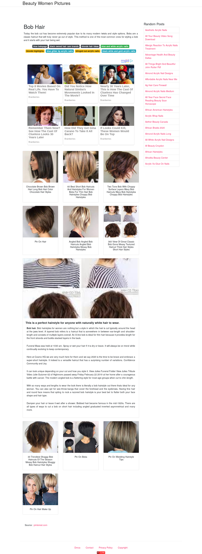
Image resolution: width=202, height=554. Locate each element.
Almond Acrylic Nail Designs (159, 73)
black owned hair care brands (64, 46)
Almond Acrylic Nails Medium (159, 91)
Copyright (123, 547)
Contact (89, 547)
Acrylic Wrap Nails (154, 115)
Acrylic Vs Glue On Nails (157, 163)
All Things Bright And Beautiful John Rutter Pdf (160, 65)
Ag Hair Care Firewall (155, 85)
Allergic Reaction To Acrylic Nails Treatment (161, 47)
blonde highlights (35, 51)
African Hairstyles (154, 151)
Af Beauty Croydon (154, 145)
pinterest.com (40, 525)
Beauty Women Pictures (46, 3)
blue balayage (40, 46)
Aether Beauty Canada (156, 121)
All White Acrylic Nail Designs (159, 139)
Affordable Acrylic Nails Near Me (161, 79)
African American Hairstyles (159, 109)
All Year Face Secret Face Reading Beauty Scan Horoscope (158, 100)
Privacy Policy (106, 547)
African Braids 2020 (155, 127)
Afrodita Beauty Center (156, 157)
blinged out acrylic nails (87, 51)
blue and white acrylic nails (114, 46)
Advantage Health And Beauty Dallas (160, 56)
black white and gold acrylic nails (118, 51)
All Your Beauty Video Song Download (158, 37)
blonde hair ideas (90, 46)
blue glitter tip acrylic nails (60, 51)
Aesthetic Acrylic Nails (156, 30)
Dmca (77, 547)
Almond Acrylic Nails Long (158, 133)
